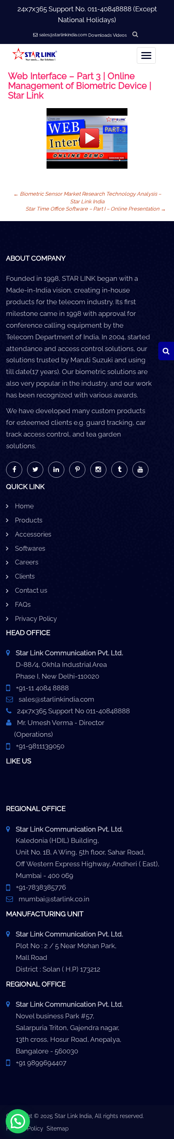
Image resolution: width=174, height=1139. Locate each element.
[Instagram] (98, 470)
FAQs (23, 604)
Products (28, 520)
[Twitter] (35, 470)
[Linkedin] (56, 470)
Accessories (33, 534)
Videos (120, 35)
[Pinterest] (77, 470)
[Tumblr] (119, 470)
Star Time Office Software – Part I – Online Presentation (95, 209)
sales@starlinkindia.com (63, 35)
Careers (26, 562)
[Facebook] (14, 470)
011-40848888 (109, 9)
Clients (25, 576)
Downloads (100, 35)
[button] (18, 1121)
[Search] (166, 351)
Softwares (30, 548)
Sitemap (58, 1128)
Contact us (31, 590)
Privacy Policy (36, 619)
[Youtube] (140, 470)
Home (24, 506)
